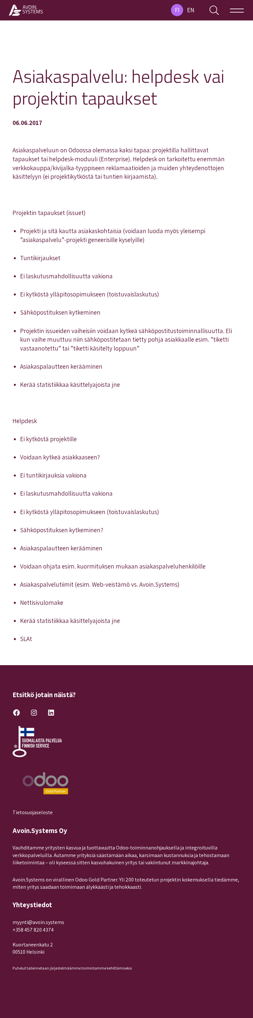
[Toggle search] (214, 10)
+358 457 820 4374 (33, 929)
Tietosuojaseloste (33, 812)
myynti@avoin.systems (38, 922)
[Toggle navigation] (236, 10)
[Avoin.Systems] (26, 10)
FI (177, 10)
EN (190, 10)
